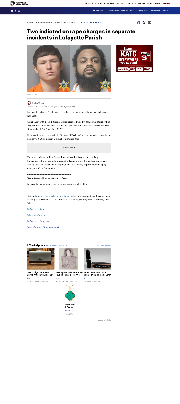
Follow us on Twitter (36, 209)
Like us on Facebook (36, 215)
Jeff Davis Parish (127, 10)
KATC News (40, 103)
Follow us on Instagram (38, 221)
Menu (88, 4)
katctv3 (12, 11)
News (30, 22)
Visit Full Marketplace (103, 245)
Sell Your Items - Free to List (56, 245)
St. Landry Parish (142, 10)
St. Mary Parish (98, 10)
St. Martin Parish (113, 10)
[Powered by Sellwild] (107, 320)
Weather (121, 3)
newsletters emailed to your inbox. (54, 195)
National (109, 3)
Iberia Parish (155, 10)
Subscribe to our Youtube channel (43, 227)
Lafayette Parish (90, 22)
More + (165, 10)
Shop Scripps (145, 3)
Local (98, 3)
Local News (45, 22)
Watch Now (161, 3)
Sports (132, 3)
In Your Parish (66, 22)
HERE (83, 183)
